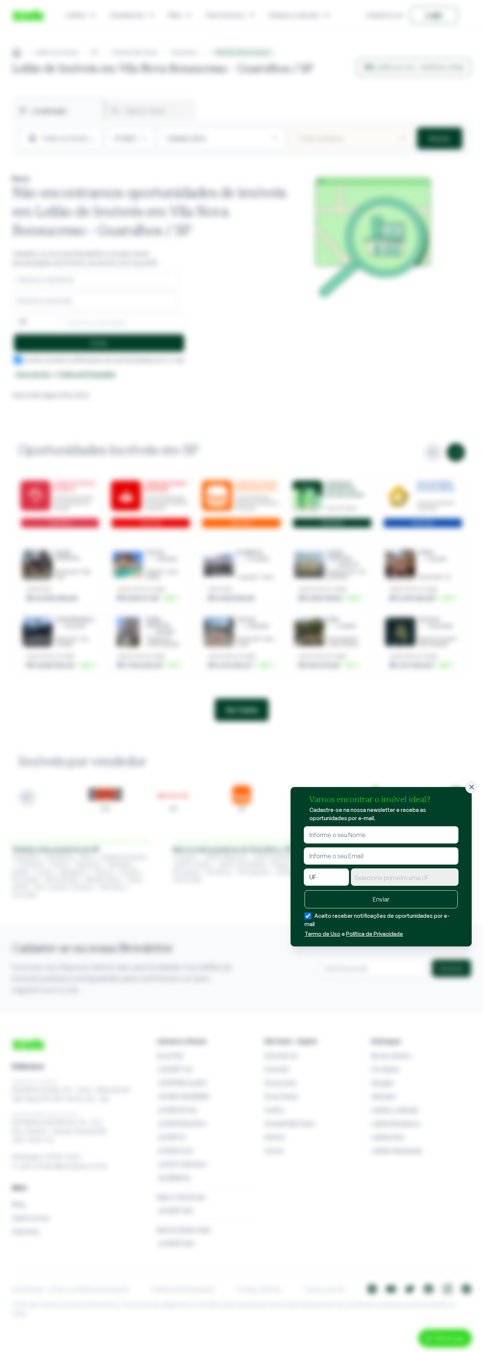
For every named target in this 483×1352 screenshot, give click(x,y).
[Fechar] (471, 787)
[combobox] (404, 877)
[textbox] (404, 878)
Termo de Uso (322, 934)
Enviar (381, 899)
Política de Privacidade (374, 934)
